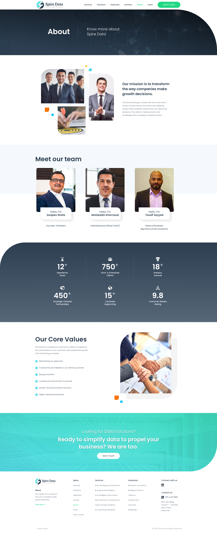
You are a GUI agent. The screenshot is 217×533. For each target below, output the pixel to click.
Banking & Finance (135, 490)
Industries (114, 4)
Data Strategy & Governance (107, 485)
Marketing (132, 510)
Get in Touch (169, 4)
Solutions (101, 4)
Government (133, 500)
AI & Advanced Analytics (105, 510)
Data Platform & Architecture (107, 500)
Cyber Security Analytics (105, 505)
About (140, 4)
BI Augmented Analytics (105, 490)
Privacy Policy (42, 528)
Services (88, 4)
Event (150, 4)
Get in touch (78, 514)
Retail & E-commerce (137, 485)
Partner (76, 500)
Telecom (132, 495)
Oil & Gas (132, 505)
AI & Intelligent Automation (106, 495)
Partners (128, 4)
